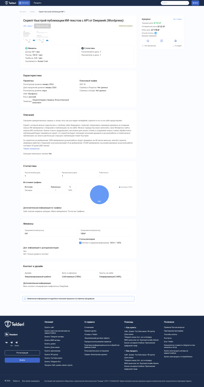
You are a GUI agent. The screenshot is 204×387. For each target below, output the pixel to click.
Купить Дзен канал (52, 347)
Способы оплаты (170, 334)
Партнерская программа (173, 331)
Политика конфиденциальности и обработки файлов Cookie (101, 346)
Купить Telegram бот (53, 362)
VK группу (151, 331)
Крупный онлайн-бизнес (149, 340)
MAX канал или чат (131, 340)
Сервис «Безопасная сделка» (95, 354)
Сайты (32, 12)
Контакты (168, 338)
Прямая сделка (90, 331)
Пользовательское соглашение (96, 351)
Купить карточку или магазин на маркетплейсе (57, 332)
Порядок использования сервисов (97, 342)
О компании (89, 327)
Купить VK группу (51, 354)
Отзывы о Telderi (90, 334)
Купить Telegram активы (54, 337)
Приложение (150, 343)
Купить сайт (49, 327)
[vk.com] (6, 342)
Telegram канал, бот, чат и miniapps (138, 337)
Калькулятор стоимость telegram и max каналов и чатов (179, 346)
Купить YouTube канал (53, 358)
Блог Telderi (168, 342)
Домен (131, 331)
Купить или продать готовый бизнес (178, 357)
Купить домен (50, 344)
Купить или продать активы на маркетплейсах (176, 352)
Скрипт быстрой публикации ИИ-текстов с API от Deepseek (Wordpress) (73, 20)
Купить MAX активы (52, 340)
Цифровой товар (130, 346)
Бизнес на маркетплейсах (134, 343)
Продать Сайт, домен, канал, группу (58, 365)
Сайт (126, 331)
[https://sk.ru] (11, 336)
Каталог (23, 12)
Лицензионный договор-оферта (96, 338)
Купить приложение (52, 351)
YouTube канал (141, 331)
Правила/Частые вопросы (174, 327)
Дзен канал (128, 334)
